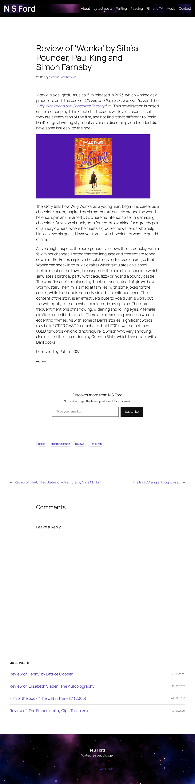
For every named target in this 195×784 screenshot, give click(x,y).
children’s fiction (60, 444)
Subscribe (132, 411)
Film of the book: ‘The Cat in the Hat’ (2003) (48, 698)
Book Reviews (68, 77)
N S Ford (20, 8)
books (42, 444)
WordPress (106, 768)
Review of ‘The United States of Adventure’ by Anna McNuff (58, 482)
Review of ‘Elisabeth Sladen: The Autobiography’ (52, 686)
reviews (79, 444)
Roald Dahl (96, 444)
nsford (52, 77)
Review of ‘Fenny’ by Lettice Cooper (41, 674)
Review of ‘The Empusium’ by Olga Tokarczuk (49, 710)
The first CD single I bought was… (156, 482)
